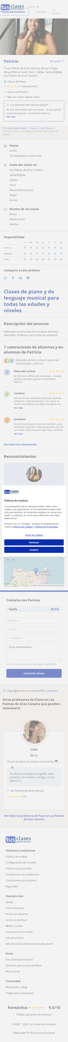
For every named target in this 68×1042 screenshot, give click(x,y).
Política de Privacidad (46, 526)
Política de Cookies (23, 526)
